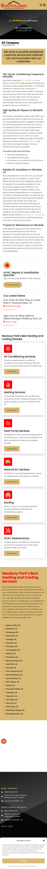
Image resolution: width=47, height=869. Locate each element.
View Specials (12, 285)
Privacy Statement (30, 866)
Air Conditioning (29, 80)
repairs (33, 141)
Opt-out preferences (16, 866)
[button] (44, 840)
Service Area (6, 833)
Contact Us (6, 836)
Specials (4, 829)
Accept (23, 861)
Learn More (12, 371)
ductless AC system (33, 215)
